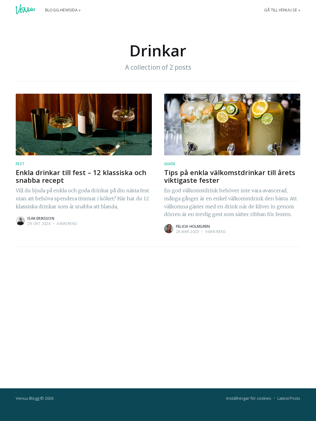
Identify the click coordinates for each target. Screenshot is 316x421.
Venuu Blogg (27, 398)
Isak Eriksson (40, 218)
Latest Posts (288, 398)
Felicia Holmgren (193, 226)
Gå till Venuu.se (280, 10)
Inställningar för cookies (248, 398)
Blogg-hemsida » (63, 10)
